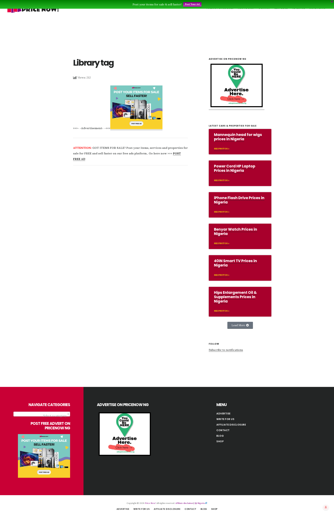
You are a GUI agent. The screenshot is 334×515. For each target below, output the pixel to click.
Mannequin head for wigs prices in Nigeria (238, 136)
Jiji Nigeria (200, 503)
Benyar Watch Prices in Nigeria (235, 231)
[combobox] (41, 414)
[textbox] (42, 415)
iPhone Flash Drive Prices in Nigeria (239, 200)
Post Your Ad (192, 4)
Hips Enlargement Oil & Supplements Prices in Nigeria (235, 297)
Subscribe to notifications (226, 350)
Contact (223, 430)
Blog (220, 436)
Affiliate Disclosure (231, 424)
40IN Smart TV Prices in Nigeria (235, 263)
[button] (240, 325)
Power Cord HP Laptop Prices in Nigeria (234, 168)
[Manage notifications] (326, 507)
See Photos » (221, 148)
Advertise (223, 413)
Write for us (225, 419)
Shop (220, 441)
